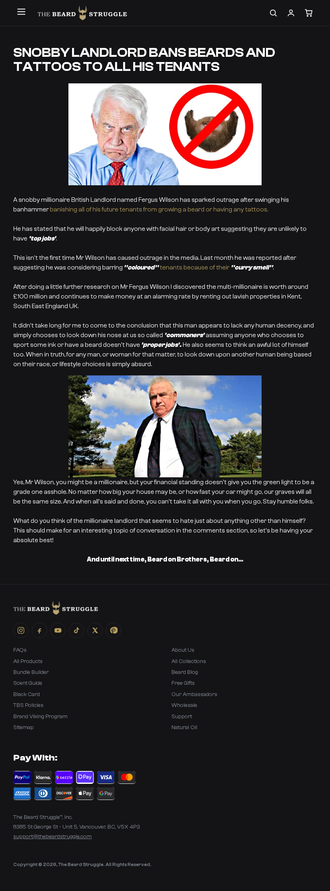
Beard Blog (184, 672)
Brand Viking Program (40, 716)
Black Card (26, 694)
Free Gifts (183, 683)
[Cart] (309, 13)
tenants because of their (195, 267)
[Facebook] (39, 630)
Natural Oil (184, 727)
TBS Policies (28, 705)
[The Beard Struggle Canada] (82, 13)
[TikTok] (76, 630)
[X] (95, 630)
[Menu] (21, 12)
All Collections (188, 661)
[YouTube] (58, 630)
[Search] (273, 13)
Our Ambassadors (194, 694)
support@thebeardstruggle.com (52, 836)
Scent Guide (27, 683)
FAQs (20, 650)
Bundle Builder (31, 672)
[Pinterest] (113, 630)
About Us (182, 650)
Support (181, 716)
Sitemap (23, 727)
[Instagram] (21, 630)
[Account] (291, 13)
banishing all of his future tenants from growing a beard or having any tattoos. (158, 209)
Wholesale (184, 705)
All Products (28, 661)
